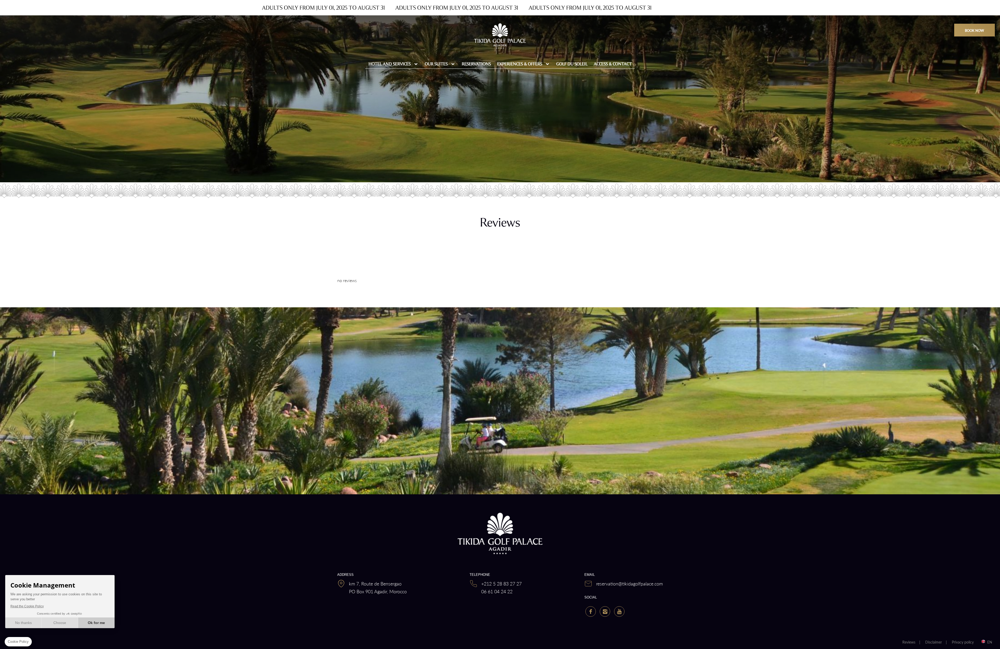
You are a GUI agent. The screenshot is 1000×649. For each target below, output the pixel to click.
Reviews (908, 642)
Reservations (476, 64)
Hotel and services (389, 64)
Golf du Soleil (572, 64)
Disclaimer (933, 642)
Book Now (974, 30)
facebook (590, 611)
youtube (619, 611)
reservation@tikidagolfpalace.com (629, 583)
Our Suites (436, 64)
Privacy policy (963, 642)
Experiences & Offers (519, 64)
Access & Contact (613, 64)
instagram (605, 611)
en (989, 642)
